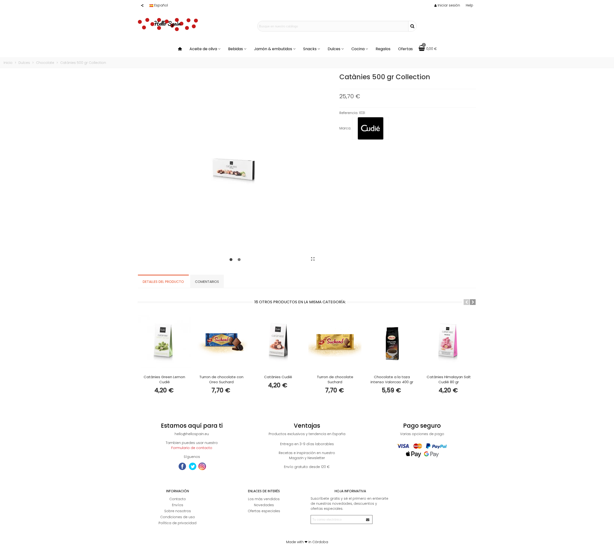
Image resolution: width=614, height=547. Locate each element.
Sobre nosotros (177, 511)
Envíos (177, 505)
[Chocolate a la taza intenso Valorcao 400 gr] (391, 341)
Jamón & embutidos (273, 49)
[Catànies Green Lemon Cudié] (164, 341)
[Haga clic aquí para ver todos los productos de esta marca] (370, 128)
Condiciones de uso (177, 517)
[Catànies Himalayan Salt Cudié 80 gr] (448, 341)
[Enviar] (368, 519)
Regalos (383, 49)
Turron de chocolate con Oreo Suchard (221, 379)
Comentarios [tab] (207, 281)
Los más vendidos (264, 499)
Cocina (358, 49)
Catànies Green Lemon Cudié (164, 379)
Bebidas (235, 49)
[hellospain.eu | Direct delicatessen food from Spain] (168, 26)
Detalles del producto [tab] (163, 281)
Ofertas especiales (264, 511)
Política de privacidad (177, 523)
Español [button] (161, 5)
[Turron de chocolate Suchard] (334, 341)
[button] (469, 5)
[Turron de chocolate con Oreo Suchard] (221, 341)
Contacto (177, 499)
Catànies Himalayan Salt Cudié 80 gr (449, 379)
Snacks (310, 49)
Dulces (334, 49)
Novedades (264, 505)
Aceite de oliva (203, 49)
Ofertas (405, 49)
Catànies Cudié (278, 376)
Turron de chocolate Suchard (335, 379)
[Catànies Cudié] (278, 341)
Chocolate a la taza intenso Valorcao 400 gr (392, 379)
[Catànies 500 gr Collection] (313, 259)
